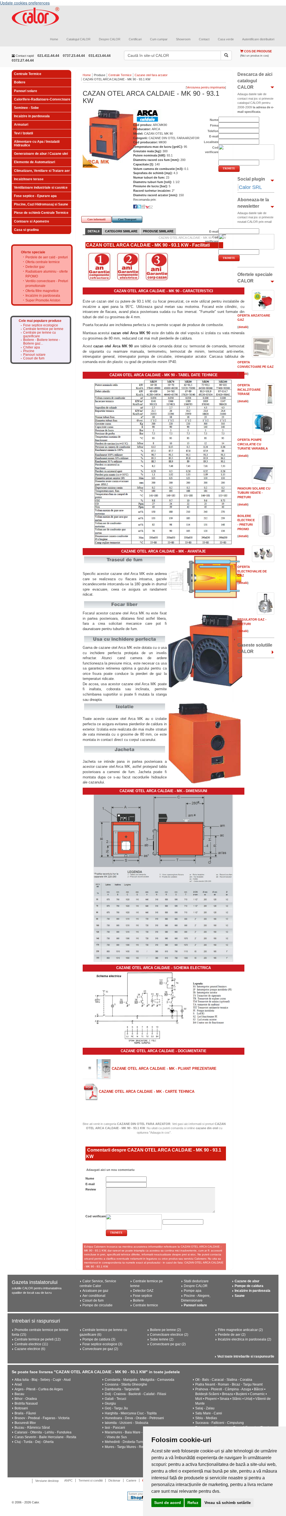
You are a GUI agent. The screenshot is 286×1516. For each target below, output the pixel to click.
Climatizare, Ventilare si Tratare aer (42, 171)
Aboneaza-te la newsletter (253, 203)
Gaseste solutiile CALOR (254, 648)
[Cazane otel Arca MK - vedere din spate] (204, 743)
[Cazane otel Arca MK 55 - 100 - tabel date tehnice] (163, 461)
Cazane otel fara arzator (151, 75)
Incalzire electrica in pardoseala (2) (244, 1339)
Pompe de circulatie (97, 1305)
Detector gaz (35, 267)
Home (54, 39)
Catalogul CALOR (78, 39)
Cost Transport (127, 219)
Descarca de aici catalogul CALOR (254, 81)
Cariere (131, 1480)
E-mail (90, 1184)
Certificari (135, 39)
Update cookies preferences (25, 3)
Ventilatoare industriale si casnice (41, 188)
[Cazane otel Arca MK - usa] (204, 650)
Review (90, 1189)
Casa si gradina (26, 230)
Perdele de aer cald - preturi (46, 257)
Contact (204, 39)
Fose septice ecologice (40, 325)
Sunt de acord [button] (167, 1502)
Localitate (211, 142)
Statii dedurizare (196, 1281)
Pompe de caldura (249, 1286)
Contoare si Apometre (31, 221)
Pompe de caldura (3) (98, 1339)
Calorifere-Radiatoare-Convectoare (42, 99)
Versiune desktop (47, 1480)
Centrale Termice (27, 74)
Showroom (183, 39)
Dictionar (114, 1480)
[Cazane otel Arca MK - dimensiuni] (163, 878)
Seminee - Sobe (26, 108)
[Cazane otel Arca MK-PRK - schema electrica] (163, 1008)
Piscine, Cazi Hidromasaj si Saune (41, 204)
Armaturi (21, 125)
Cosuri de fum (33, 358)
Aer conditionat (93, 1296)
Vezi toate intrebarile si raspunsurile (245, 1356)
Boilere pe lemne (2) (165, 1330)
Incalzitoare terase (29, 179)
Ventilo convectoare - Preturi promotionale (46, 283)
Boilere (19, 82)
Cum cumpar (159, 39)
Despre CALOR (109, 39)
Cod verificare (95, 1216)
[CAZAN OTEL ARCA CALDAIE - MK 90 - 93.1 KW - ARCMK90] (111, 136)
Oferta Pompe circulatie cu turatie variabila (252, 444)
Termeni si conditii (90, 1480)
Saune (240, 1296)
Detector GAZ (143, 1291)
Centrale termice (145, 1305)
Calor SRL (250, 187)
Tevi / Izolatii (23, 133)
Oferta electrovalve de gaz (252, 571)
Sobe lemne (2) (161, 1339)
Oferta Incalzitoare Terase (249, 389)
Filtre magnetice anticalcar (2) (240, 1330)
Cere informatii (96, 219)
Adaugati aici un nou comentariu (110, 1169)
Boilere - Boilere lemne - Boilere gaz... (41, 341)
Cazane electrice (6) (30, 1349)
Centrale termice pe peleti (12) (38, 1339)
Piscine (28, 351)
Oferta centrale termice (42, 262)
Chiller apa (31, 347)
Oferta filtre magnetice (42, 291)
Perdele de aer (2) (232, 1335)
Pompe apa (192, 1291)
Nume (89, 1178)
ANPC (68, 1480)
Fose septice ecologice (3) (102, 1344)
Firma (214, 125)
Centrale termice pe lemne (43, 329)
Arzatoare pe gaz (95, 1291)
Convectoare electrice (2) (169, 1335)
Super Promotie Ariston (42, 300)
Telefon (213, 131)
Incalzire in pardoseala (32, 116)
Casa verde (226, 39)
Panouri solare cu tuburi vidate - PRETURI (253, 493)
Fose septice (142, 1296)
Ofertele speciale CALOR (255, 277)
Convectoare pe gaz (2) (100, 1349)
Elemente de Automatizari (34, 162)
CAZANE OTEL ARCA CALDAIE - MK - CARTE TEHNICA (146, 1091)
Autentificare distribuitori (258, 39)
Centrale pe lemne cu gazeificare (39, 334)
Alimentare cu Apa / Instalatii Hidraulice (36, 143)
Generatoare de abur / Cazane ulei (41, 154)
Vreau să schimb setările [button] (227, 1502)
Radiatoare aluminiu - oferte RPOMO (46, 274)
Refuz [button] (192, 1502)
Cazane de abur (247, 1281)
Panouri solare (25, 91)
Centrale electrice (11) (31, 1344)
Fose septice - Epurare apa (35, 196)
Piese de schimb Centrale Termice (41, 213)
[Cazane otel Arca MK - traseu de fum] (204, 576)
